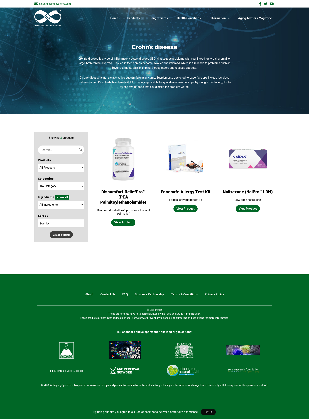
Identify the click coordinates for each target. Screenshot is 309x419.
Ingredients (160, 18)
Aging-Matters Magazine (255, 18)
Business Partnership (149, 294)
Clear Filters (61, 234)
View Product (123, 222)
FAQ (125, 294)
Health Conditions (189, 18)
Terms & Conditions (184, 294)
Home (114, 18)
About (89, 294)
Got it (208, 412)
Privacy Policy (214, 294)
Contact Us (107, 294)
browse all (62, 197)
